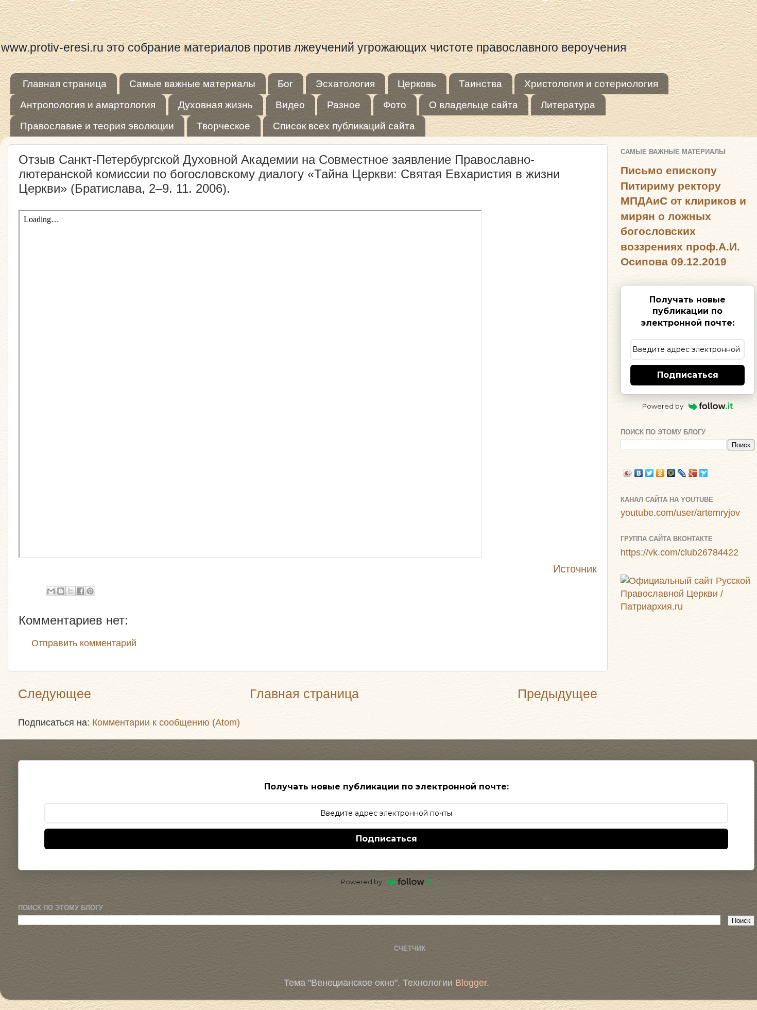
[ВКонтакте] (638, 473)
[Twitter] (649, 473)
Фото (394, 104)
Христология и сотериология (591, 83)
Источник (575, 569)
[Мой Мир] (671, 473)
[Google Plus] (692, 473)
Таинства (480, 83)
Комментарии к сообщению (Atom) (166, 722)
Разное (343, 104)
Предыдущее (557, 693)
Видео (290, 104)
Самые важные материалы (192, 83)
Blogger (471, 983)
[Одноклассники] (660, 473)
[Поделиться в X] (70, 591)
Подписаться (687, 375)
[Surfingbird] (703, 473)
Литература (568, 104)
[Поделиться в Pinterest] (90, 591)
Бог (285, 83)
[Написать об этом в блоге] (61, 591)
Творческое (223, 126)
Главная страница (65, 83)
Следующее (54, 693)
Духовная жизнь (215, 104)
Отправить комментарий (83, 643)
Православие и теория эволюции (97, 126)
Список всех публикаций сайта (344, 126)
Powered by (662, 406)
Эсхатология (345, 83)
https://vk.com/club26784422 (679, 552)
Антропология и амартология (88, 104)
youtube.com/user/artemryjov (680, 513)
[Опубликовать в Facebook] (80, 591)
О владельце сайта (473, 104)
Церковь (417, 83)
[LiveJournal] (682, 473)
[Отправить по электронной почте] (51, 591)
